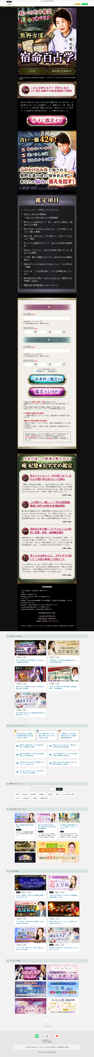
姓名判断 (33, 794)
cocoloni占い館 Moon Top (25, 77)
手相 (17, 798)
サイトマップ (53, 621)
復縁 (17, 794)
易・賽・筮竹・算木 (68, 794)
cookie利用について (47, 1040)
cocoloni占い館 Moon (47, 1042)
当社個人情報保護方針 (31, 437)
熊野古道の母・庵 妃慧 (38, 77)
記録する (41, 371)
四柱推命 (41, 794)
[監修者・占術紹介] (61, 71)
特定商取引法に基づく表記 (47, 613)
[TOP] (32, 71)
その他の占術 (25, 798)
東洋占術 (24, 794)
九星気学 (50, 794)
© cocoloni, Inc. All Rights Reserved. (47, 1052)
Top (47, 618)
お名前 (27, 314)
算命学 (58, 794)
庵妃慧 (35, 798)
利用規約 (50, 438)
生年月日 (28, 328)
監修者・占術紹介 (42, 621)
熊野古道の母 (44, 798)
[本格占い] (9, 4)
